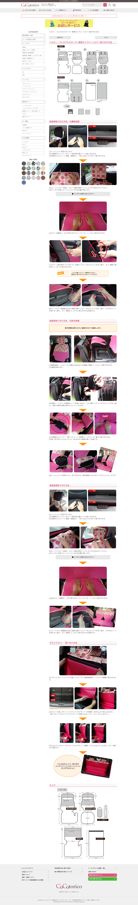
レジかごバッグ (26, 150)
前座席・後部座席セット (28, 58)
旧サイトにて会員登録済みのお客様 (32, 880)
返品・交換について (28, 877)
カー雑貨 (25, 121)
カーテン (24, 114)
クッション (25, 80)
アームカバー (25, 141)
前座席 (24, 47)
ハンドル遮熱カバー (27, 128)
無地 (23, 75)
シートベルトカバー (27, 105)
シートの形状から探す (29, 39)
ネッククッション (26, 94)
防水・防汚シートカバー (28, 64)
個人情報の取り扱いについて (63, 872)
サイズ (106, 37)
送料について (26, 875)
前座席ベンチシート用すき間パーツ (31, 111)
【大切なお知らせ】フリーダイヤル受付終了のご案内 (68, 16)
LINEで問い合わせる (95, 879)
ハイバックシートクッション (29, 92)
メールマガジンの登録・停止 (96, 868)
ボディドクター (26, 97)
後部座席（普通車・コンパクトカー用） (32, 55)
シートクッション (26, 86)
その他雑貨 (25, 138)
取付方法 (60, 37)
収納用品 (24, 125)
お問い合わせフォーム (95, 875)
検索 (105, 5)
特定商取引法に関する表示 (63, 868)
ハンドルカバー (27, 68)
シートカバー (26, 43)
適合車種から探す (27, 35)
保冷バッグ (25, 153)
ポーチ (24, 144)
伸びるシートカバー (27, 61)
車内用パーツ (26, 102)
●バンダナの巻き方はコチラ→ (83, 194)
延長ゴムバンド (26, 117)
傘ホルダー (25, 130)
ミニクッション (26, 83)
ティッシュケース (26, 133)
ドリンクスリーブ (26, 155)
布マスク (24, 147)
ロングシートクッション (28, 89)
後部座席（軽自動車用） (28, 53)
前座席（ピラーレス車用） (29, 50)
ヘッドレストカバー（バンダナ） (30, 108)
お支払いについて (27, 872)
